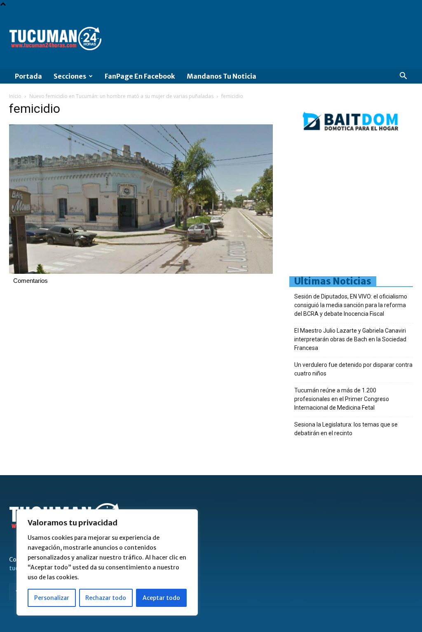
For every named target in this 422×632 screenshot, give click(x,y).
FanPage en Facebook (140, 76)
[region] (107, 562)
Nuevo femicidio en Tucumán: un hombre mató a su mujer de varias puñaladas (121, 96)
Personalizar (51, 598)
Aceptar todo (161, 598)
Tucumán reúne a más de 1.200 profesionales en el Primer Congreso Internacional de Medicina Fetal (341, 399)
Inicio (15, 96)
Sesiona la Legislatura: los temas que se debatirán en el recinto (346, 428)
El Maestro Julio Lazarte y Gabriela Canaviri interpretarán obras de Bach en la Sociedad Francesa (350, 339)
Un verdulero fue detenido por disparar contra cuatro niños (353, 369)
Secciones (70, 76)
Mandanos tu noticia (221, 76)
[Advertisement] (355, 207)
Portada (28, 76)
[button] (403, 77)
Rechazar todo (105, 598)
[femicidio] (141, 271)
